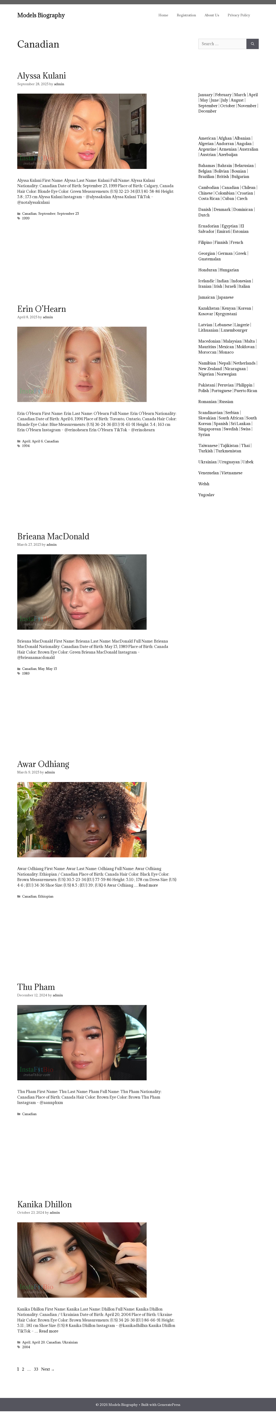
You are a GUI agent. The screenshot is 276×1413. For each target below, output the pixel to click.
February (223, 94)
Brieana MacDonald (53, 536)
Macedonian (209, 341)
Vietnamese (231, 472)
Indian (223, 280)
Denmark (222, 209)
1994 (26, 446)
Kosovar (205, 313)
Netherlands (244, 363)
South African (231, 418)
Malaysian (232, 341)
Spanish (221, 423)
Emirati (223, 231)
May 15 (51, 669)
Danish (204, 209)
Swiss (246, 429)
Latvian (205, 324)
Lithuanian (208, 330)
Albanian (242, 138)
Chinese (205, 193)
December (207, 111)
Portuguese (222, 390)
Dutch (204, 215)
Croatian (245, 193)
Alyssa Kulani (41, 75)
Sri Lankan (241, 423)
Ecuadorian (208, 226)
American (207, 138)
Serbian (232, 412)
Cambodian (208, 187)
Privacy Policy (239, 15)
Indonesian (241, 280)
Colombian (225, 193)
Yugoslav (206, 494)
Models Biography (41, 15)
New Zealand (210, 368)
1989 (26, 673)
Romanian (207, 401)
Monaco (226, 352)
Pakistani (206, 385)
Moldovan (246, 346)
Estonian (241, 231)
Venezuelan (208, 472)
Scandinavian (210, 412)
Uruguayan (229, 461)
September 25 (68, 214)
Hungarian (229, 269)
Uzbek (248, 461)
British (223, 176)
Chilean (249, 187)
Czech (242, 198)
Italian (244, 286)
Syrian (204, 434)
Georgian (206, 253)
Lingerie (241, 324)
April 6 (37, 441)
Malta (249, 341)
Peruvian (226, 385)
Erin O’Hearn (41, 309)
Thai (245, 445)
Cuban (228, 198)
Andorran (225, 143)
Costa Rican (209, 198)
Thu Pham (36, 987)
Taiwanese (208, 445)
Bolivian (221, 171)
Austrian (208, 154)
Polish (203, 390)
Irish (218, 286)
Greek (240, 253)
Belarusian (244, 165)
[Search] (252, 44)
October (227, 105)
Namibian (207, 363)
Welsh (203, 483)
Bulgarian (240, 176)
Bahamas (206, 165)
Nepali (225, 363)
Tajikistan (229, 445)
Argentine (207, 149)
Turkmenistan (228, 450)
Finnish (221, 242)
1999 (26, 218)
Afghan (225, 138)
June (215, 100)
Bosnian (239, 171)
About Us (212, 15)
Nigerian (206, 374)
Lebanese (223, 324)
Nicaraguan (235, 368)
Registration (186, 15)
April (26, 441)
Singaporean (209, 429)
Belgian (205, 171)
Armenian (228, 149)
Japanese (226, 297)
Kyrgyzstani (226, 313)
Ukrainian (70, 1342)
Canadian (29, 214)
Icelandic (206, 280)
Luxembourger (234, 330)
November (247, 105)
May (41, 669)
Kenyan (229, 308)
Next (48, 1369)
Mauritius (207, 346)
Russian (226, 401)
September (46, 214)
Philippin (244, 385)
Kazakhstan (209, 308)
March (240, 94)
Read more (148, 885)
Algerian (206, 143)
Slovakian (207, 418)
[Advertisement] (97, 264)
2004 (26, 1347)
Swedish (231, 429)
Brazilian (206, 176)
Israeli (230, 286)
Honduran (207, 269)
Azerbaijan (228, 154)
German (225, 253)
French (237, 242)
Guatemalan (209, 259)
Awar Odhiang (43, 764)
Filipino (205, 242)
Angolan (244, 143)
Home (163, 15)
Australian (248, 149)
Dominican (243, 209)
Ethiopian (45, 896)
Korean (244, 308)
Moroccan (207, 352)
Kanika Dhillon (44, 1204)
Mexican (226, 346)
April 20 (38, 1342)
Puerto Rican (245, 390)
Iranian (205, 286)
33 (36, 1369)
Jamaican (206, 297)
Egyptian (230, 226)
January (205, 94)
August (237, 100)
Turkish (205, 450)
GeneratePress (168, 1404)
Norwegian (227, 374)
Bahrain (225, 165)
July (224, 100)
